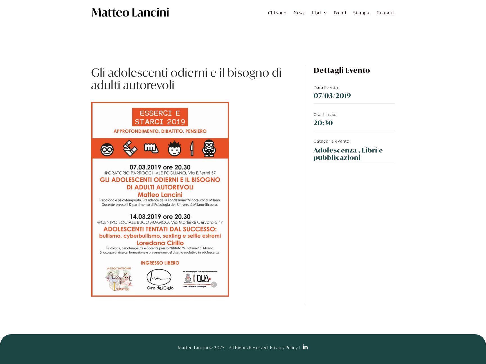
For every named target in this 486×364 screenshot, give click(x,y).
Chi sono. (278, 12)
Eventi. (340, 12)
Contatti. (386, 12)
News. (300, 12)
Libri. (317, 12)
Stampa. (361, 12)
